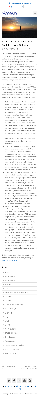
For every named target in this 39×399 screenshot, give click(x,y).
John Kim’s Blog (10, 353)
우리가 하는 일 (10, 276)
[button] (13, 6)
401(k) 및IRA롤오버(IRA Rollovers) (16, 292)
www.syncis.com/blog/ (10, 260)
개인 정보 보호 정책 (22, 386)
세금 (6, 317)
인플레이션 (8, 313)
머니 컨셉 (8, 296)
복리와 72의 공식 (10, 309)
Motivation (30, 49)
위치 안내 (8, 325)
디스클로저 (9, 386)
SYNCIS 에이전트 (11, 333)
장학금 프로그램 (10, 329)
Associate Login (16, 3)
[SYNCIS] (10, 13)
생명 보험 (8, 284)
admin (21, 49)
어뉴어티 (8, 288)
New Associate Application (14, 345)
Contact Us (27, 3)
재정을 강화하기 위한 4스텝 (14, 305)
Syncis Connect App (12, 349)
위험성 (7, 321)
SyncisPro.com (10, 337)
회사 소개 (8, 272)
